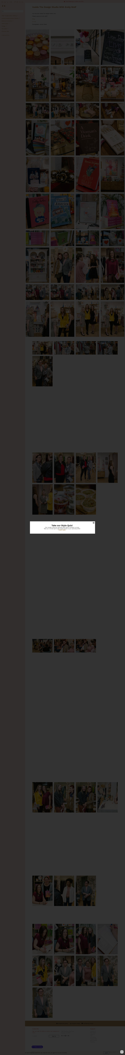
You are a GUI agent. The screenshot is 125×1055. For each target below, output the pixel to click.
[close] (93, 523)
